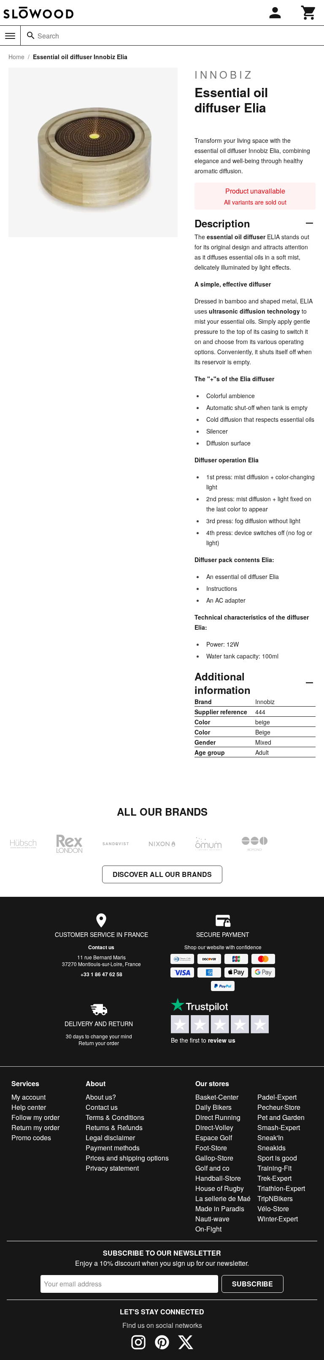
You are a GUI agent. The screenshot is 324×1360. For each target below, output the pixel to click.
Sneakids (271, 1147)
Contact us (101, 947)
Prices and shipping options (127, 1158)
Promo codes (31, 1137)
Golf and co (212, 1168)
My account (28, 1097)
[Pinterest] (162, 1343)
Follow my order (35, 1117)
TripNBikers (275, 1198)
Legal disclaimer (110, 1137)
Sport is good (277, 1158)
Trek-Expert (274, 1178)
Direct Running (217, 1117)
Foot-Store (211, 1147)
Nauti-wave (212, 1218)
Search (48, 36)
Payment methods (113, 1147)
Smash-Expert (278, 1127)
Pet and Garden (281, 1117)
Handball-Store (218, 1178)
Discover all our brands (162, 874)
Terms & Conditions (115, 1117)
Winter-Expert (277, 1218)
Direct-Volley (214, 1127)
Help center (28, 1107)
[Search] (31, 35)
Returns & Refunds (114, 1127)
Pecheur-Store (278, 1107)
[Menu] (10, 36)
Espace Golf (213, 1137)
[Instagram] (138, 1343)
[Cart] (308, 12)
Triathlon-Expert (281, 1188)
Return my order (35, 1127)
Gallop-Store (214, 1158)
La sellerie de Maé (223, 1198)
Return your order (98, 1042)
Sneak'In (270, 1137)
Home (16, 56)
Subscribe (252, 1284)
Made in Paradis (219, 1208)
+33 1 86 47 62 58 (101, 974)
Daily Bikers (213, 1107)
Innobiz (224, 74)
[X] (185, 1343)
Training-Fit (274, 1168)
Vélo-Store (273, 1208)
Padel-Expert (277, 1097)
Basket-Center (216, 1097)
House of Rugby (219, 1188)
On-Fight (208, 1229)
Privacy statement (112, 1168)
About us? (101, 1097)
